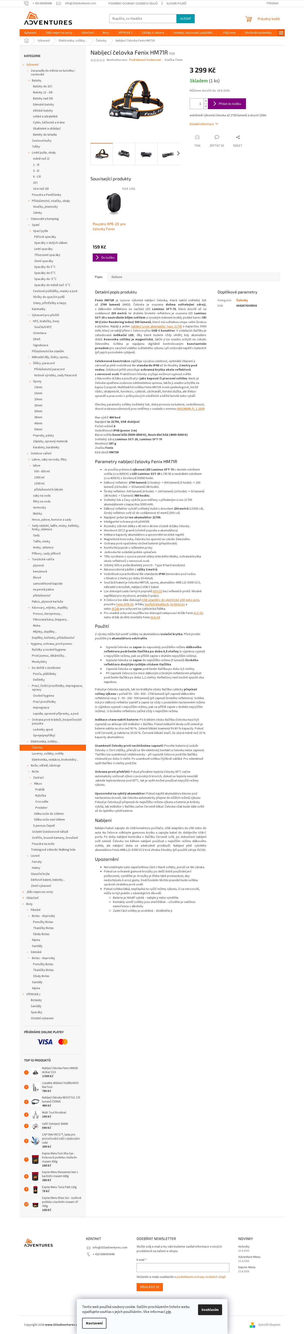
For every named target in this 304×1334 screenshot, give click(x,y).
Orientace (40, 333)
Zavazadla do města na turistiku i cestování (53, 72)
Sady (36, 535)
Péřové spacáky (45, 237)
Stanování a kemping (45, 219)
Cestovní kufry (42, 141)
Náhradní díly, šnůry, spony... (51, 357)
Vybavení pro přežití (45, 315)
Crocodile (41, 801)
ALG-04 (155, 617)
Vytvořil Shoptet (269, 1325)
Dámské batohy (43, 104)
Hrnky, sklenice (43, 547)
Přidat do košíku (230, 104)
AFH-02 (157, 591)
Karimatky (38, 309)
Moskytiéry (39, 662)
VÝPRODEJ (33, 994)
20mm (38, 399)
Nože (35, 771)
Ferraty (37, 862)
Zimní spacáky (43, 261)
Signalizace (40, 345)
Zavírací (38, 777)
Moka (36, 625)
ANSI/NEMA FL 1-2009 (190, 409)
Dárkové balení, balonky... (48, 880)
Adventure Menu (249, 1257)
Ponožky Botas (43, 922)
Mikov (38, 783)
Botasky (36, 1000)
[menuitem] (30, 32)
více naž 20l (41, 189)
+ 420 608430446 (104, 1254)
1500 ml (39, 483)
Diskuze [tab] (117, 277)
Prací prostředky (44, 702)
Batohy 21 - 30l (42, 92)
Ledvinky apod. (43, 729)
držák (115, 609)
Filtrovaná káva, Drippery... (51, 619)
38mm (38, 417)
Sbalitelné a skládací (47, 128)
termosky (39, 507)
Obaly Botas (41, 934)
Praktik (40, 789)
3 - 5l (36, 171)
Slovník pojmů (176, 4)
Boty (29, 904)
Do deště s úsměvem (46, 668)
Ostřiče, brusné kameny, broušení (55, 838)
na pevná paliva (43, 589)
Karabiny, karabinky (46, 447)
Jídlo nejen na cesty (39, 892)
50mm (38, 429)
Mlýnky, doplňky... (45, 632)
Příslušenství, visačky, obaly (51, 201)
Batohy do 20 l (42, 86)
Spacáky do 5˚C (45, 267)
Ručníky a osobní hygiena (49, 649)
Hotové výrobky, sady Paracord (55, 375)
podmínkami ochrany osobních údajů (201, 1277)
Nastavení (94, 1323)
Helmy (36, 868)
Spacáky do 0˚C (45, 273)
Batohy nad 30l (43, 98)
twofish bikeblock (157, 604)
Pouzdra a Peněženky (46, 195)
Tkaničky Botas (43, 928)
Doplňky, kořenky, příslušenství (53, 638)
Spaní (35, 225)
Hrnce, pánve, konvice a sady (51, 519)
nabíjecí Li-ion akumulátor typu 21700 (156, 326)
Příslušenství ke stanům (48, 351)
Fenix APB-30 (124, 604)
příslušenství (41, 595)
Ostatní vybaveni (42, 1018)
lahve (36, 465)
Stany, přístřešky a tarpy (49, 303)
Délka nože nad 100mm (49, 819)
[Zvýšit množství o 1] (205, 101)
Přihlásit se (149, 1287)
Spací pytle (40, 231)
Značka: (173, 60)
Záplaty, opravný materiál (50, 441)
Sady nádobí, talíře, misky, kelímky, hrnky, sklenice (55, 528)
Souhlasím (210, 1309)
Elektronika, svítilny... (45, 741)
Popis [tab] (99, 277)
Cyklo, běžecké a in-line (49, 122)
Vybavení (32, 64)
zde (168, 1311)
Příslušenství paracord (49, 369)
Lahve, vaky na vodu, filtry (49, 459)
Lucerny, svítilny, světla (47, 753)
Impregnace (41, 707)
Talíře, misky (41, 541)
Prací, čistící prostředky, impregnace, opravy (57, 688)
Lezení (35, 856)
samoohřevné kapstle (48, 583)
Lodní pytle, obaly (44, 152)
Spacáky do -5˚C (45, 279)
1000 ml (39, 477)
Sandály (37, 946)
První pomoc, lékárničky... (49, 656)
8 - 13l (37, 176)
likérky (37, 513)
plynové (38, 565)
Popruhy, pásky (43, 435)
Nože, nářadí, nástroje (46, 765)
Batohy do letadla (45, 134)
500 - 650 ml (42, 471)
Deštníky (39, 680)
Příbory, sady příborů (46, 553)
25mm (38, 405)
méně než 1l (41, 158)
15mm (38, 393)
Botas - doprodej (43, 916)
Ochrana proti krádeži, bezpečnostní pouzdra (56, 722)
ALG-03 (198, 613)
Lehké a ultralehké (45, 116)
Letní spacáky (43, 249)
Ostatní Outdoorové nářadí (50, 832)
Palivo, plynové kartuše (47, 601)
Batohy (36, 80)
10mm (38, 387)
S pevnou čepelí (44, 825)
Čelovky (37, 747)
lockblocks (177, 604)
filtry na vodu (42, 501)
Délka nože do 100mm (49, 814)
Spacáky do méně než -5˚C (52, 285)
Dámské (36, 952)
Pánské (36, 910)
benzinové (40, 571)
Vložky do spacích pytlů (49, 297)
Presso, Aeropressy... (47, 614)
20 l (35, 183)
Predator (41, 808)
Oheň (36, 339)
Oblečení (32, 898)
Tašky (36, 146)
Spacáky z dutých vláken (50, 243)
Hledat (185, 18)
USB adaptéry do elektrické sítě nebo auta (170, 600)
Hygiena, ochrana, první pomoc (51, 644)
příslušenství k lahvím (48, 489)
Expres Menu (246, 1267)
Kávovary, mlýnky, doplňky (50, 607)
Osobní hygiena (43, 695)
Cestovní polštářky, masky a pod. (55, 291)
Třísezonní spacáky (47, 255)
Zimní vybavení (41, 886)
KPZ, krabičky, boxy (46, 321)
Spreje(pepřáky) (44, 735)
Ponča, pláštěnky (44, 674)
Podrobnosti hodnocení (145, 60)
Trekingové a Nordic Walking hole (53, 850)
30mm (38, 411)
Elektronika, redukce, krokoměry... (55, 759)
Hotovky (244, 1247)
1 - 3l (36, 165)
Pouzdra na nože (43, 844)
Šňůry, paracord (44, 363)
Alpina (36, 940)
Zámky (37, 213)
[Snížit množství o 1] (205, 106)
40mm (38, 423)
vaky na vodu (42, 495)
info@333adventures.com (110, 1247)
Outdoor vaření (41, 453)
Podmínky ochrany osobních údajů (133, 4)
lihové (37, 577)
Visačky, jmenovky (45, 207)
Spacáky (36, 1012)
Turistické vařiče (43, 559)
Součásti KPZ (43, 327)
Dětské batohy (43, 110)
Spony (37, 381)
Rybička (40, 795)
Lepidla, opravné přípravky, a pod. (56, 713)
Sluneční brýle (40, 874)
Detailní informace (202, 124)
